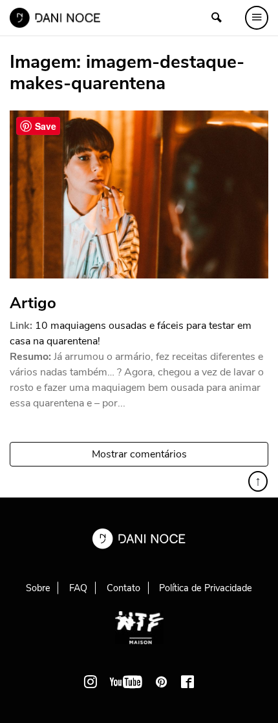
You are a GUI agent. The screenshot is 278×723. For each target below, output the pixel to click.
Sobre (38, 588)
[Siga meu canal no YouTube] (126, 681)
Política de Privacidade (205, 588)
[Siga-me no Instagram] (90, 681)
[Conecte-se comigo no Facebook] (187, 681)
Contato (123, 588)
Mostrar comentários (139, 454)
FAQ (78, 588)
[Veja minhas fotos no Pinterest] (161, 681)
